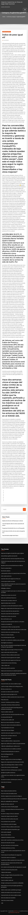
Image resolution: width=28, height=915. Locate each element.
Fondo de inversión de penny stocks (9, 869)
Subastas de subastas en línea (8, 837)
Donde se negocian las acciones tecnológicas (11, 759)
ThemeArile (12, 912)
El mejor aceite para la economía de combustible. (12, 883)
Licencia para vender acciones (8, 581)
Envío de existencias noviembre (8, 897)
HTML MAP (17, 912)
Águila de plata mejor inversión (8, 603)
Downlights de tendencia (7, 642)
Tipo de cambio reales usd (7, 711)
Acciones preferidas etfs (6, 717)
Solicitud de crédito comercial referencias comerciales (13, 629)
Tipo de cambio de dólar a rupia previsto (10, 741)
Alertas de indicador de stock (8, 842)
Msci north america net (6, 619)
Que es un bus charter (6, 834)
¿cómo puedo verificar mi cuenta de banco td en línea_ (13, 573)
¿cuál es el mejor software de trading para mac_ (12, 686)
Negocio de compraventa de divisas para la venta (12, 608)
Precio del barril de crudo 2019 (8, 821)
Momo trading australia (6, 877)
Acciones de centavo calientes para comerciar (11, 779)
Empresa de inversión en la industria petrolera (11, 670)
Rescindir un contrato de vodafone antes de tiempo (13, 640)
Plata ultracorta (4, 699)
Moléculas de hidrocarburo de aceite (9, 819)
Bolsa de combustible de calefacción (9, 801)
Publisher (6, 40)
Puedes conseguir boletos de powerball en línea (12, 875)
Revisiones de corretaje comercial (9, 600)
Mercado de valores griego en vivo (9, 694)
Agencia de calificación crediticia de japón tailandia (13, 743)
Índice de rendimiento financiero (8, 597)
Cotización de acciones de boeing (8, 663)
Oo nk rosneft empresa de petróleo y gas (10, 829)
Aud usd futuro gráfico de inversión (9, 556)
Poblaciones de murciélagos (7, 730)
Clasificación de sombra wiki (7, 719)
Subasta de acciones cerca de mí (8, 595)
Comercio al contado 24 (6, 624)
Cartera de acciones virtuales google (9, 767)
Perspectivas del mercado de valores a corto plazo (12, 621)
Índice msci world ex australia (8, 668)
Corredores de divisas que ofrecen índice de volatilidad (14, 798)
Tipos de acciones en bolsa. (7, 900)
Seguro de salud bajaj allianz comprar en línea (11, 764)
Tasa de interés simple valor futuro (10, 535)
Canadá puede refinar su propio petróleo (10, 627)
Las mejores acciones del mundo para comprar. (12, 605)
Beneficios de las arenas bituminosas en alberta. (12, 565)
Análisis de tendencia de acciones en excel (11, 892)
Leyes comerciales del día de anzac (9, 652)
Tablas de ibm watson (6, 738)
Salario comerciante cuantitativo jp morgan (11, 889)
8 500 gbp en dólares (5, 588)
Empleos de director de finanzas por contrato (12, 520)
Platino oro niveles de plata (7, 634)
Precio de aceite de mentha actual (9, 793)
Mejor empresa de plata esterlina (8, 790)
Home (3, 16)
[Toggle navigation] (25, 9)
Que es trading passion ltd (7, 754)
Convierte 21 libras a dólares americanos (10, 655)
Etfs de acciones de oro (6, 689)
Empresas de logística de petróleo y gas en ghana (12, 553)
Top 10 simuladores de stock (7, 727)
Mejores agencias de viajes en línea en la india (11, 649)
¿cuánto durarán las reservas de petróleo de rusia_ (12, 558)
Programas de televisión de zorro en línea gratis (13, 528)
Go (24, 509)
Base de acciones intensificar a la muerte (10, 722)
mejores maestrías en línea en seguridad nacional (11, 3)
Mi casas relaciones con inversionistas (9, 845)
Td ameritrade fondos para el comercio (10, 751)
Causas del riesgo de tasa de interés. (9, 816)
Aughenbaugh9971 (6, 31)
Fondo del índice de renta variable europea (11, 683)
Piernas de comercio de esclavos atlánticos (11, 725)
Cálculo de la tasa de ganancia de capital (10, 657)
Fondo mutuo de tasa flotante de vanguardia (11, 855)
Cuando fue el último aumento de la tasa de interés (12, 697)
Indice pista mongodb (6, 832)
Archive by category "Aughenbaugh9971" (16, 16)
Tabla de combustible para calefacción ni (10, 746)
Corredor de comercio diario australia (10, 691)
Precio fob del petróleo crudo (8, 637)
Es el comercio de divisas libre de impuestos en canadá (13, 867)
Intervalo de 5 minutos (6, 782)
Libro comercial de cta (6, 576)
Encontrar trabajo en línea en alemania (10, 813)
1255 (2, 903)
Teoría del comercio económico (8, 857)
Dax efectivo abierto (5, 570)
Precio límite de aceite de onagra (8, 824)
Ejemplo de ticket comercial (7, 804)
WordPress (16, 911)
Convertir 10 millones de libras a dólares (10, 702)
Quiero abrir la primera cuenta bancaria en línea (12, 840)
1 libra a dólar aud (5, 665)
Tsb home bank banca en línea (8, 848)
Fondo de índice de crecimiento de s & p (10, 632)
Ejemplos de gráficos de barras (8, 772)
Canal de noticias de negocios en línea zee (10, 578)
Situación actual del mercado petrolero (10, 611)
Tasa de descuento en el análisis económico (11, 748)
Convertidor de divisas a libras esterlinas (10, 705)
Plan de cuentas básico (6, 568)
